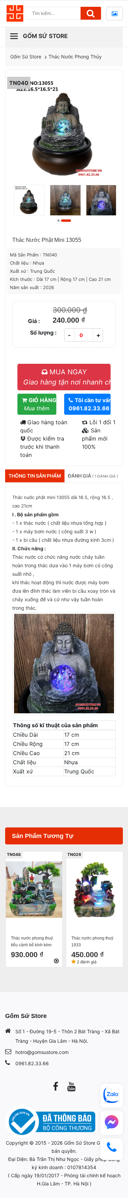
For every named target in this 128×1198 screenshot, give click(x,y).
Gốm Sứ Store (25, 56)
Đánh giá (93, 476)
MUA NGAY (67, 377)
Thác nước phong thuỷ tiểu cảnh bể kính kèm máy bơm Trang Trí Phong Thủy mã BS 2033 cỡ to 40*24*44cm (33, 942)
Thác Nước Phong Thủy (75, 56)
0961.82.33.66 (32, 1063)
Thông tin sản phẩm (35, 476)
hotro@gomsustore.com (42, 1052)
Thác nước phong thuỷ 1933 (92, 941)
